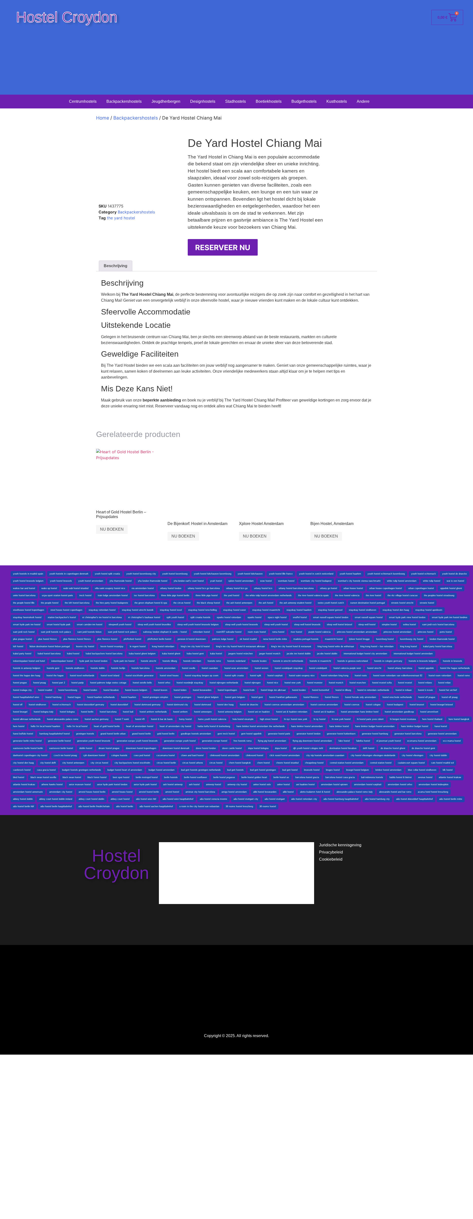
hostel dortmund (202, 704)
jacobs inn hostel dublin (299, 653)
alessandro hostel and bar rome (395, 792)
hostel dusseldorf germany (90, 704)
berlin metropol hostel (147, 777)
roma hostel (278, 632)
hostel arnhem (180, 712)
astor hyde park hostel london (112, 784)
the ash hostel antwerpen (239, 603)
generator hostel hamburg (375, 733)
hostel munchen (358, 682)
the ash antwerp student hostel (295, 603)
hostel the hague (55, 675)
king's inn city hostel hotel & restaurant (291, 646)
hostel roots (361, 675)
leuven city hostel (85, 646)
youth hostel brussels (61, 581)
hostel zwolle (188, 668)
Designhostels (202, 101)
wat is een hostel (455, 581)
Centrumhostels (83, 101)
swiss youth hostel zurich (331, 603)
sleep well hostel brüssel (339, 624)
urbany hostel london (170, 588)
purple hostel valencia (319, 632)
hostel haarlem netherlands (101, 697)
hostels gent (53, 668)
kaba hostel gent (195, 653)
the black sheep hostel (208, 603)
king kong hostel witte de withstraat (336, 646)
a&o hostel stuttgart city (246, 799)
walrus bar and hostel (24, 588)
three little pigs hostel (207, 595)
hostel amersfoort (429, 712)
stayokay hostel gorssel (330, 610)
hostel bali (128, 712)
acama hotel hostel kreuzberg (433, 792)
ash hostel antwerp (173, 784)
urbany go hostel (328, 588)
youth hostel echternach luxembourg (386, 574)
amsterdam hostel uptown (334, 784)
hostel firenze (332, 697)
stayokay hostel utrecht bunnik (137, 610)
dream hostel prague (109, 748)
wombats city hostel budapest (316, 581)
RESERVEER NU (222, 247)
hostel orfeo (164, 682)
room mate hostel (257, 632)
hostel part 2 (58, 682)
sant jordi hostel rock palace (122, 632)
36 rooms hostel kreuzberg (239, 806)
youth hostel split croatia (107, 574)
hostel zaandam (210, 668)
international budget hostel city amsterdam (365, 653)
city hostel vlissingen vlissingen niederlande (373, 755)
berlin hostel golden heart (254, 777)
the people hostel (49, 603)
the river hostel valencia (347, 595)
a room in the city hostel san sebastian (199, 806)
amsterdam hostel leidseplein (433, 784)
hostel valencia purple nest (347, 668)
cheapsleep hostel (314, 763)
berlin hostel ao (281, 777)
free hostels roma (243, 741)
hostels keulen (259, 661)
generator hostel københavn (341, 733)
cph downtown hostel (94, 755)
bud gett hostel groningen (263, 770)
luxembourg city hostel (411, 639)
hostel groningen (182, 697)
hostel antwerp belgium (230, 712)
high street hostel (269, 719)
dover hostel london (206, 748)
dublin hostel (85, 748)
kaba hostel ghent (171, 653)
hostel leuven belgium (136, 690)
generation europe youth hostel (180, 741)
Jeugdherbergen (166, 101)
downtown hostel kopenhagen (141, 748)
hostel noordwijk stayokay (190, 682)
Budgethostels (304, 101)
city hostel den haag (23, 763)
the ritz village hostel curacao (403, 595)
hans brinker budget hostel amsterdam (375, 726)
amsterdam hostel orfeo (400, 784)
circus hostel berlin (166, 763)
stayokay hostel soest (234, 610)
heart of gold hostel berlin (107, 726)
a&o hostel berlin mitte (450, 799)
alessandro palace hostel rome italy (355, 792)
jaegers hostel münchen (240, 653)
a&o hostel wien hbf (146, 799)
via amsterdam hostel (143, 588)
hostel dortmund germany (148, 704)
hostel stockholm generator (139, 675)
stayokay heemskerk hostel (27, 617)
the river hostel (373, 595)
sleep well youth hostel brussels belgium (198, 624)
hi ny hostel (319, 719)
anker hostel (283, 784)
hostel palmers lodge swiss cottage (108, 682)
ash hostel (194, 784)
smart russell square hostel (369, 617)
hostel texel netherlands (82, 675)
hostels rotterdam (192, 661)
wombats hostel (286, 581)
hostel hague (74, 697)
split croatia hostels (200, 617)
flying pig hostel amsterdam (272, 741)
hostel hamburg (53, 697)
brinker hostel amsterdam (388, 770)
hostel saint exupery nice (302, 675)
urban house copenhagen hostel (385, 588)
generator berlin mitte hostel (27, 741)
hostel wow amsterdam (236, 668)
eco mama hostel (452, 741)
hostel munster (314, 682)
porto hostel (446, 632)
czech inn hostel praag (65, 755)
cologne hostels (119, 755)
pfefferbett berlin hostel (159, 639)
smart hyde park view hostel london (407, 617)
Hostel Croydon (66, 17)
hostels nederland (236, 661)
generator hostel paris (279, 733)
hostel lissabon (111, 690)
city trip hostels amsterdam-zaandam (325, 755)
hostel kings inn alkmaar (273, 690)
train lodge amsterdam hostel (113, 595)
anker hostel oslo (262, 784)
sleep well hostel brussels (307, 624)
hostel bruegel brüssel (441, 704)
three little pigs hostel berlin (175, 595)
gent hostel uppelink (251, 733)
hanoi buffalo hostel (23, 733)
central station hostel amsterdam (347, 763)
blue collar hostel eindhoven (422, 770)
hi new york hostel (341, 719)
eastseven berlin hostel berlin (28, 748)
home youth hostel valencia (212, 719)
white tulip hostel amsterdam (402, 581)
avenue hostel (425, 777)
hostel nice (272, 682)
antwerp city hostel (237, 784)
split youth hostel (175, 617)
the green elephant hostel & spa (151, 603)
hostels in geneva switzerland (353, 661)
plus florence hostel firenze (77, 639)
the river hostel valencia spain (313, 595)
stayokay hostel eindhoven (362, 610)
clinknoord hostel (254, 755)
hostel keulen (299, 690)
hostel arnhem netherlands (153, 712)
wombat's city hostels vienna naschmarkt (359, 581)
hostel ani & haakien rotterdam (291, 712)
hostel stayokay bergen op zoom (202, 675)
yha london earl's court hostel (189, 581)
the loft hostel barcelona (77, 603)
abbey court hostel (120, 799)
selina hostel (409, 624)
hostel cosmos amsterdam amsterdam (284, 704)
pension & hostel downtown (192, 639)
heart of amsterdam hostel (139, 726)
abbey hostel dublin (23, 799)
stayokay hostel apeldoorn (428, 610)
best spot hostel (121, 777)
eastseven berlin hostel (61, 748)
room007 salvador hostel (228, 632)
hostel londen (90, 690)
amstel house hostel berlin (92, 792)
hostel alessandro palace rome (62, 719)
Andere (363, 101)
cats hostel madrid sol (442, 763)
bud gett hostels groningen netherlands (201, 770)
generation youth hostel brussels (93, 741)
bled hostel (18, 777)
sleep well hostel (366, 624)
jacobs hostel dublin (327, 653)
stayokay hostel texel (171, 610)
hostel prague (20, 682)
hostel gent (257, 697)
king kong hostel (408, 646)
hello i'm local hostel (77, 726)
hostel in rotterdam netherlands (373, 690)
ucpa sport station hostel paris (57, 595)
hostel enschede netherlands (397, 697)
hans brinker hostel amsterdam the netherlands (260, 726)
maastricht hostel (334, 639)
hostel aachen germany (97, 719)
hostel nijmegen (253, 682)
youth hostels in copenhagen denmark (69, 574)
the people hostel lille (23, 603)
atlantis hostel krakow (450, 777)
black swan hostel (72, 777)
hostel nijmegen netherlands (224, 682)
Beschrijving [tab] (115, 266)
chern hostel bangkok (240, 763)
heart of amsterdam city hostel (175, 726)
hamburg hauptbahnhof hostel (54, 733)
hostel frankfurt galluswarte (283, 697)
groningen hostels (85, 733)
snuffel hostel (300, 617)
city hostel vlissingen (412, 755)
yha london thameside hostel (152, 581)
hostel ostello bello (142, 682)
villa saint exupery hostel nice (110, 588)
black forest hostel (96, 777)
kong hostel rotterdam (163, 646)
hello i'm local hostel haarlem (45, 726)
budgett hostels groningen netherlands (81, 770)
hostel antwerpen (203, 712)
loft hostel (18, 646)
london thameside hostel (442, 639)
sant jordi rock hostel (23, 632)
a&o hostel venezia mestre (213, 799)
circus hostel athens (192, 763)
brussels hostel (312, 770)
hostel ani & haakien (324, 712)
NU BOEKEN (112, 529)
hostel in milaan (404, 690)
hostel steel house (169, 675)
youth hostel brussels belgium (28, 581)
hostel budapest (395, 704)
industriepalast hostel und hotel (29, 661)
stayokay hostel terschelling (202, 610)
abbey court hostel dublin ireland (55, 799)
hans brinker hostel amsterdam (307, 726)
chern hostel (263, 763)
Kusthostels (336, 101)
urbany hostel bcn (263, 588)
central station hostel (380, 763)
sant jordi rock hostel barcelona (438, 624)
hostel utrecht (374, 668)
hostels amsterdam (166, 668)
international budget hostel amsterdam (413, 653)
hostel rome (464, 675)
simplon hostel (389, 624)
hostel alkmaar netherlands (27, 719)
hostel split (255, 675)
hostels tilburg (170, 661)
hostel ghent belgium (208, 697)
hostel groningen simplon (155, 697)
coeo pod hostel (142, 755)
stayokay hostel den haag (396, 610)
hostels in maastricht (320, 661)
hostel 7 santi (122, 719)
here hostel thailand (432, 719)
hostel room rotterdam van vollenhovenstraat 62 (397, 675)
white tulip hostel (431, 581)
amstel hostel (172, 792)
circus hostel (215, 763)
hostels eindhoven (75, 668)
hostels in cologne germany (388, 661)
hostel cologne (373, 704)
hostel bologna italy (43, 712)
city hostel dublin (438, 755)
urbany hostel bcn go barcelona (204, 588)
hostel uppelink (426, 668)
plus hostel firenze (47, 639)
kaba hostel (216, 653)
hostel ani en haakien (259, 712)
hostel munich (336, 682)
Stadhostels (235, 101)
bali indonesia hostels (372, 777)
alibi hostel (288, 792)
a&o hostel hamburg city (377, 799)
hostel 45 (140, 719)
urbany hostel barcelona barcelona (296, 588)
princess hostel (425, 632)
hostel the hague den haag (26, 675)
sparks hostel (254, 617)
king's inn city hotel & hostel (195, 646)
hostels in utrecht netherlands (288, 661)
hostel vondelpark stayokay (289, 668)
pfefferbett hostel (132, 639)
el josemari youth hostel (388, 741)
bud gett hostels (235, 770)
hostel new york (293, 682)
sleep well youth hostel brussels (241, 624)
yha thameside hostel (121, 581)
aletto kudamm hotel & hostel (315, 792)
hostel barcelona (108, 712)
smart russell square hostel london (330, 617)
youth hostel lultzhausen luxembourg (212, 574)
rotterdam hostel (201, 632)
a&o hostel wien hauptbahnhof (178, 799)
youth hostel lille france (281, 574)
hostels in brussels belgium (423, 661)
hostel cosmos (351, 704)
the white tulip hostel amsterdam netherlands (269, 595)
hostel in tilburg (343, 690)
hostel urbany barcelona (400, 668)
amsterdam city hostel (60, 792)
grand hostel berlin (141, 733)
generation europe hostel (214, 741)
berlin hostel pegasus (224, 777)
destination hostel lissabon (342, 748)
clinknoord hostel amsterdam (224, 755)
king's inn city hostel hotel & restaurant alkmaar (240, 646)
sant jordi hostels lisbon (89, 632)
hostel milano (425, 682)
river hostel (296, 632)
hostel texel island (110, 675)
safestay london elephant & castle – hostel (165, 632)
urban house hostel (353, 588)
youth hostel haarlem (350, 574)
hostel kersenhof (320, 690)
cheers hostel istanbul (287, 763)
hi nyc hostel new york (295, 719)
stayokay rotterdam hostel (102, 610)
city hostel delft (48, 763)
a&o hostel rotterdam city (304, 799)
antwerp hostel (213, 784)
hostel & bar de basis (162, 719)
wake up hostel (49, 588)
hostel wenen (261, 668)
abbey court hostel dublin (91, 799)
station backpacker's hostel (62, 617)
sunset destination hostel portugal (367, 603)
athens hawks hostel (52, 784)
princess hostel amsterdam (397, 632)
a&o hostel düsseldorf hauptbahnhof (414, 799)
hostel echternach (61, 704)
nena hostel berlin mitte (275, 639)
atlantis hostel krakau (24, 784)
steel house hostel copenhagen (66, 610)
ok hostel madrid (248, 639)
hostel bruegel (20, 712)
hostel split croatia (234, 675)
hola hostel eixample (243, 719)
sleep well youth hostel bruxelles (154, 624)
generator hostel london (309, 733)
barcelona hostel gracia (307, 777)
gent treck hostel (226, 733)
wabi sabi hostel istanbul (75, 588)
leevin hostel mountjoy (112, 646)
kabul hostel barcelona (49, 653)
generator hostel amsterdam (442, 733)
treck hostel (85, 595)
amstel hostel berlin (149, 792)
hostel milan (444, 682)
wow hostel (266, 581)
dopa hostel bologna (258, 748)
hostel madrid (45, 690)
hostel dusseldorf (119, 704)
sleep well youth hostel (276, 624)
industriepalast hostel (62, 661)
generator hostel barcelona (408, 733)
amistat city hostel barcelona (200, 792)
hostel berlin (87, 712)
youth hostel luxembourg (174, 574)
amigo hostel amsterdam (234, 792)
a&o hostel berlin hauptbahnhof (56, 806)
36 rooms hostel (267, 806)
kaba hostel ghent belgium (142, 653)
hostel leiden (180, 690)
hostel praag (39, 682)
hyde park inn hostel (124, 661)
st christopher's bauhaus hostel (144, 617)
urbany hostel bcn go (237, 588)
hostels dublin (98, 668)
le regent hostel (138, 646)
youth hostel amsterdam (90, 581)
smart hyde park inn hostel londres (449, 617)
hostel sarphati (275, 675)
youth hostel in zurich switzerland (316, 574)
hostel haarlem (128, 697)
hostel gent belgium (235, 697)
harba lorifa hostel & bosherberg (214, 726)
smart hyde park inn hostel (26, 624)
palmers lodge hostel (222, 639)
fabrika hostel (363, 741)
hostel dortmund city (177, 704)
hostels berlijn (118, 668)
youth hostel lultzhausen (250, 574)
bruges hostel (333, 770)
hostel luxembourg (67, 690)
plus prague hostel (22, 639)
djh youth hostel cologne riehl (308, 748)
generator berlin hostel (59, 741)
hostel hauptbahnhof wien (26, 697)
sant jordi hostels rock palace (56, 632)
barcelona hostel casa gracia (340, 777)
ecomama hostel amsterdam (422, 741)
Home (102, 118)
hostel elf (17, 704)
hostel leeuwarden (202, 690)
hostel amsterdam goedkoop (399, 712)
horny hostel (185, 719)
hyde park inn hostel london (93, 661)
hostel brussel (417, 704)
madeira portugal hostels (306, 639)
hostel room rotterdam (440, 675)
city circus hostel (99, 763)
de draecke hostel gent (423, 748)
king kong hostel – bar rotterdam (377, 646)
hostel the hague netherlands (455, 668)
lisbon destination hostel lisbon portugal (50, 646)
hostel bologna (67, 712)
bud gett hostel (290, 770)
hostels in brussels (452, 661)
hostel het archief (448, 690)
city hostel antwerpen (73, 763)
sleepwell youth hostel (120, 624)
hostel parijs (77, 682)
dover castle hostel (232, 748)
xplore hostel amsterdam (241, 581)
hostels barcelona (141, 668)
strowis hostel (427, 603)
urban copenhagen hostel (421, 588)
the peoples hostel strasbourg (439, 595)
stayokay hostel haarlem (299, 610)
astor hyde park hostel (145, 784)
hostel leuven (160, 690)
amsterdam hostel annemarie (28, 792)
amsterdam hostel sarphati (367, 784)
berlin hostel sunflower (195, 777)
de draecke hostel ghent (393, 748)
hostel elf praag (449, 697)
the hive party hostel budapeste (112, 603)
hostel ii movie (425, 690)
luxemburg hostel (385, 639)
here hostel (18, 726)
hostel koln (248, 690)
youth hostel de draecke (454, 574)
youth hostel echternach (423, 574)
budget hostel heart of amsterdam (124, 770)
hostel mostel (405, 682)
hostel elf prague (426, 697)
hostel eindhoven (37, 704)
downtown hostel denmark (176, 748)
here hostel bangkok (459, 719)
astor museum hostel (80, 784)
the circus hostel (181, 603)
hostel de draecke (249, 704)
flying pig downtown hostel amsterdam (312, 741)
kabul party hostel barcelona (437, 646)
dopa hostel (281, 748)
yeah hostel (216, 581)
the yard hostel (121, 217)
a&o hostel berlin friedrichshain (94, 806)
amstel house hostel (122, 792)
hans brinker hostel (339, 726)
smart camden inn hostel (89, 624)
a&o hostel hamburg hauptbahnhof (340, 799)
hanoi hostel (441, 726)
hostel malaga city (22, 690)
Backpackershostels (124, 101)
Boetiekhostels (269, 101)
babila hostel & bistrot (400, 777)
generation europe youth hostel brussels (137, 741)
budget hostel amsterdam (162, 770)
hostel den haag (225, 704)
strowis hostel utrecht (402, 603)
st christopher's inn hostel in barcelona (102, 617)
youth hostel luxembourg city (141, 574)
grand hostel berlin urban (113, 733)
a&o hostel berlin (124, 806)
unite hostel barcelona (24, 595)
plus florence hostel (107, 639)
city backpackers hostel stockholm (132, 763)
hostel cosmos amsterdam (324, 704)
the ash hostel (266, 603)
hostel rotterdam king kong (334, 675)
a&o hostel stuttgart (275, 799)
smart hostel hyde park (58, 624)
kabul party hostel (22, 653)
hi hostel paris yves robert (370, 719)
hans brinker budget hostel (414, 726)
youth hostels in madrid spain (28, 574)
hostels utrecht (148, 661)
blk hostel (448, 770)
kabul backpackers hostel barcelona (104, 653)
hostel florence (311, 697)
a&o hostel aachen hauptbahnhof (156, 806)
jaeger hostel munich (269, 653)
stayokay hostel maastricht (266, 610)
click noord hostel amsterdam (285, 755)
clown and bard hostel (192, 755)
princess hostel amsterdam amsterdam (357, 632)
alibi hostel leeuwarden (264, 792)
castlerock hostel (22, 770)
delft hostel (368, 748)
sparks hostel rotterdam (229, 617)
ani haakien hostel (305, 784)
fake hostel (344, 741)
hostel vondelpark (318, 668)
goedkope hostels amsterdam (196, 733)
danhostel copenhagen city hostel (30, 755)
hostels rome (214, 661)
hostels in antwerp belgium (26, 668)
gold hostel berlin (165, 733)
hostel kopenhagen (227, 690)
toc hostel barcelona (144, 595)
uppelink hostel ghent (451, 588)
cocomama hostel (165, 755)
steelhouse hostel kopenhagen (28, 610)
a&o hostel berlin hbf (23, 806)
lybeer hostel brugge (359, 639)
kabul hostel (73, 653)
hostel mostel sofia (382, 682)
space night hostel (277, 617)
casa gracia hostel (46, 770)
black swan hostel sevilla (43, 777)
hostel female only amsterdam (360, 697)
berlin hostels (171, 777)
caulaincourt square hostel (411, 763)
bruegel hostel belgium (357, 770)
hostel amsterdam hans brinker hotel (359, 712)
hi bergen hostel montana (403, 719)
